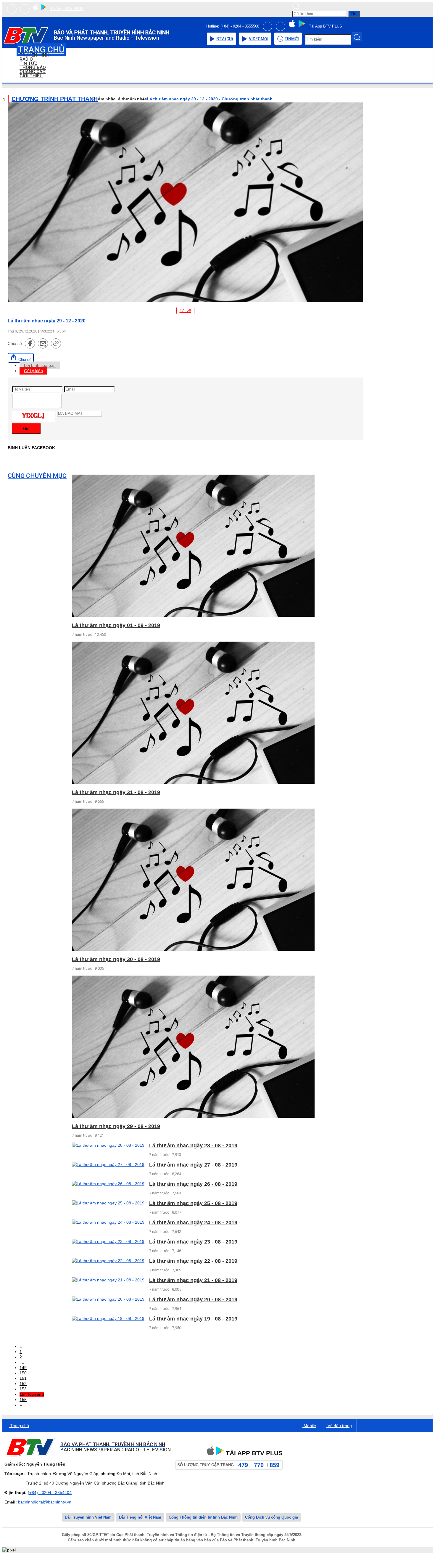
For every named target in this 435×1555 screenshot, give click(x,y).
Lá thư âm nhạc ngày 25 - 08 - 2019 (193, 1203)
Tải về (185, 310)
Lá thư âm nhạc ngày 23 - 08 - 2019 (193, 1242)
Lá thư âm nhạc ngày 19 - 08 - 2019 (193, 1319)
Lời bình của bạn (40, 365)
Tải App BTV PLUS (66, 9)
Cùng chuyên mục (37, 475)
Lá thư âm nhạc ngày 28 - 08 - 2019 (193, 1145)
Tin (292, 38)
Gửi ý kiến (33, 370)
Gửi (26, 428)
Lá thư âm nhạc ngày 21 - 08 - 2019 (193, 1280)
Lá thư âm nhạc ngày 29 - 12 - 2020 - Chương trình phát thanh (210, 99)
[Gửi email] (43, 343)
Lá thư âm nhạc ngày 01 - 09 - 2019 (116, 625)
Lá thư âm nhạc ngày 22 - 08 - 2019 (193, 1261)
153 (23, 1389)
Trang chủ (19, 1425)
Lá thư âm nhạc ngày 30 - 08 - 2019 (116, 959)
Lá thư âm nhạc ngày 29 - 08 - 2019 (116, 1126)
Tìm (354, 14)
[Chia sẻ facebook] (30, 343)
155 (23, 1399)
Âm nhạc (106, 99)
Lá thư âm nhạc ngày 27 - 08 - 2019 (193, 1165)
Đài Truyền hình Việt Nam (88, 1517)
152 (23, 1383)
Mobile (309, 1425)
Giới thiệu (31, 75)
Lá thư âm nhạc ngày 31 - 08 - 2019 (116, 792)
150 (23, 1373)
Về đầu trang (339, 1425)
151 (23, 1378)
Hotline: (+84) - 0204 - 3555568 (232, 26)
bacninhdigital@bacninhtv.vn (44, 1502)
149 (23, 1367)
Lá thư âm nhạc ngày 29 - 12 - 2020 (47, 320)
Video (258, 38)
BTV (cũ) (224, 38)
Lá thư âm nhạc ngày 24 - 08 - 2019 (193, 1222)
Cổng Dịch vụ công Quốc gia (271, 1517)
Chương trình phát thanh (55, 99)
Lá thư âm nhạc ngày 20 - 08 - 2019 (193, 1299)
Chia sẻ (24, 359)
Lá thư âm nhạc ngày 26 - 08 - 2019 (193, 1184)
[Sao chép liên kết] (56, 343)
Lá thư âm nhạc (131, 99)
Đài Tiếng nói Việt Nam (140, 1517)
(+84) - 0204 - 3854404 (50, 1492)
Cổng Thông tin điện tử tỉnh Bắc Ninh (203, 1517)
